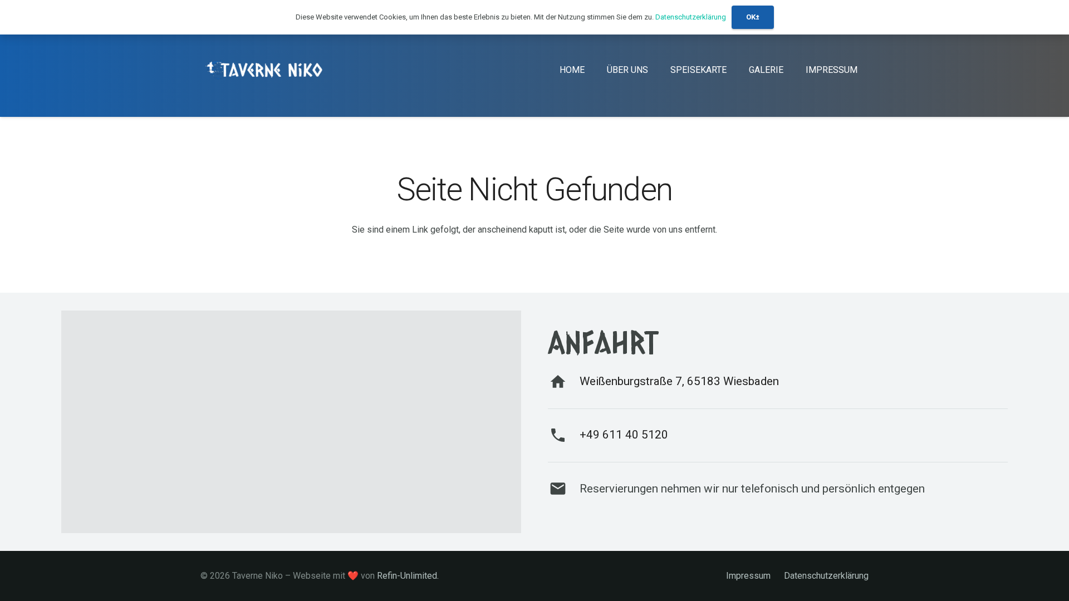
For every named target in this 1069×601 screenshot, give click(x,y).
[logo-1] (265, 70)
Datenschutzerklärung (826, 575)
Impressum (748, 575)
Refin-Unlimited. (408, 575)
